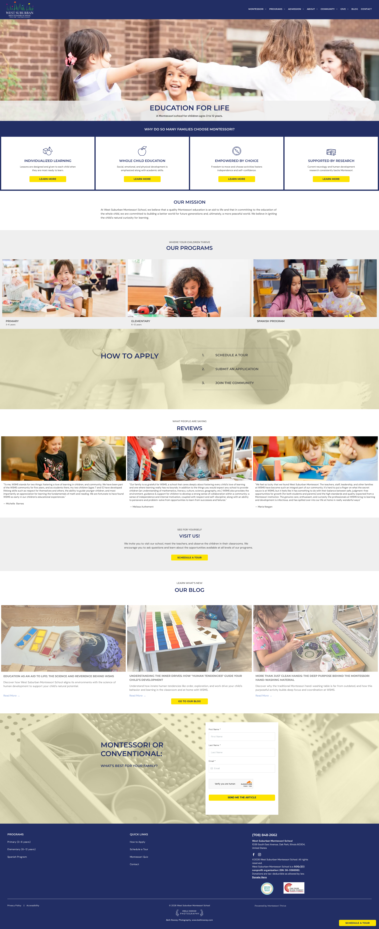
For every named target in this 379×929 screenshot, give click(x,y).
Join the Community (234, 383)
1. (203, 355)
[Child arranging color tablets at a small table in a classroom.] (189, 638)
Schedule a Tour (231, 355)
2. (203, 369)
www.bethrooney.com (202, 920)
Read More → (11, 695)
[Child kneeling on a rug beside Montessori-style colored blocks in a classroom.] (63, 638)
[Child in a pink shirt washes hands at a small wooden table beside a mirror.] (315, 638)
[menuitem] (257, 9)
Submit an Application (236, 369)
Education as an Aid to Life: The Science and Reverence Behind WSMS (58, 676)
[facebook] (253, 855)
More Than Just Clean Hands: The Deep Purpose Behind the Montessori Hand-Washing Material (313, 678)
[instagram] (259, 855)
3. (203, 383)
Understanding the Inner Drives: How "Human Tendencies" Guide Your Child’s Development (185, 678)
